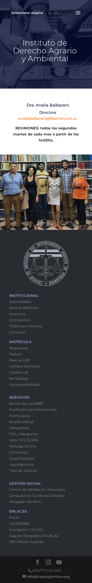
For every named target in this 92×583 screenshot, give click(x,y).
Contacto (17, 332)
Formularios (19, 416)
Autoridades (20, 302)
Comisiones (19, 320)
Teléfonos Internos (25, 326)
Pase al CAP (19, 360)
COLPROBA (19, 524)
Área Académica (23, 308)
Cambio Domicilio (25, 366)
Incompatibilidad (24, 385)
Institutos (17, 314)
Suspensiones (21, 458)
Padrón (15, 354)
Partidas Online (22, 446)
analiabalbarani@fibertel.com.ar (47, 118)
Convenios (18, 452)
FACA (14, 518)
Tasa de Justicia (23, 470)
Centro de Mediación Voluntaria (37, 489)
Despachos (19, 428)
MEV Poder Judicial (26, 542)
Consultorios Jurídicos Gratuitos (37, 496)
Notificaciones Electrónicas (33, 409)
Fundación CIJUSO (26, 530)
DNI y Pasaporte (23, 434)
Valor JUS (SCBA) (24, 440)
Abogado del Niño (25, 502)
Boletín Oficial (21, 422)
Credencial (18, 372)
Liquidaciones (21, 464)
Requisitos (18, 348)
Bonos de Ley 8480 (26, 403)
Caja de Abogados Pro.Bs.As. (34, 536)
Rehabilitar (18, 378)
